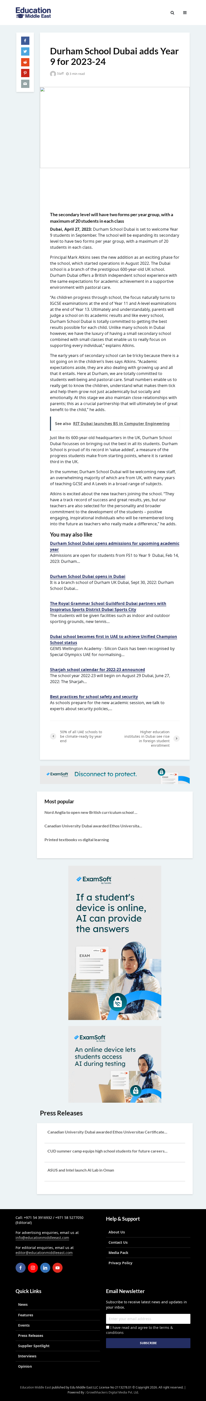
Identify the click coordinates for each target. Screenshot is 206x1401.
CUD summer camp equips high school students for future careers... (107, 1151)
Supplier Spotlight (33, 1345)
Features (25, 1315)
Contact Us (118, 1242)
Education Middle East (35, 1387)
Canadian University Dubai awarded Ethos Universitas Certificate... (107, 1131)
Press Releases (30, 1335)
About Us (117, 1232)
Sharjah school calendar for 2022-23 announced (97, 669)
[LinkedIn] (45, 1268)
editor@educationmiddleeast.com (44, 1252)
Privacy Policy (120, 1262)
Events (24, 1325)
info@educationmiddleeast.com (42, 1237)
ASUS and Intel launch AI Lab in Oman (80, 1170)
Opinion (25, 1366)
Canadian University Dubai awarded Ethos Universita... (93, 825)
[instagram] (33, 1268)
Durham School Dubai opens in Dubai (87, 576)
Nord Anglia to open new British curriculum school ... (90, 812)
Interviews (27, 1356)
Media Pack (118, 1252)
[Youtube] (58, 1268)
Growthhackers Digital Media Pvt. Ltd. (112, 1392)
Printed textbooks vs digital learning (76, 839)
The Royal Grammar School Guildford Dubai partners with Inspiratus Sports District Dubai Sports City (108, 606)
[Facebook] (21, 1268)
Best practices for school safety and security (94, 696)
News (23, 1304)
